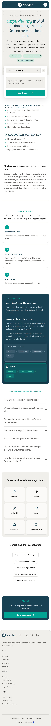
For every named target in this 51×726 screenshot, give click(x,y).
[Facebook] (20, 635)
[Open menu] (5, 4)
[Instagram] (26, 635)
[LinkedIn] (37, 635)
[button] (45, 4)
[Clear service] (43, 70)
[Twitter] (32, 635)
